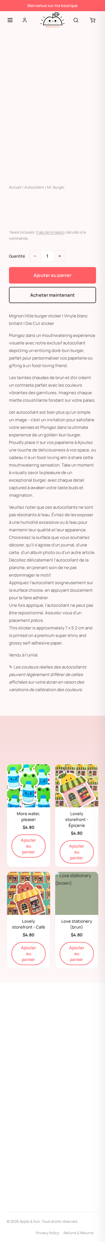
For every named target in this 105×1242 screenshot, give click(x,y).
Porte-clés (16, 1062)
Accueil (15, 187)
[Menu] (10, 20)
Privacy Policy (47, 1232)
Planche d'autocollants (27, 1083)
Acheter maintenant (52, 295)
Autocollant (34, 187)
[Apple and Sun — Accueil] (52, 20)
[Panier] (92, 20)
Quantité (17, 256)
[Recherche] (75, 20)
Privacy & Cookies (22, 1133)
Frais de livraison (50, 232)
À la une (14, 1051)
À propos (14, 1111)
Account (14, 1122)
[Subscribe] (91, 1198)
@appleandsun (26, 1025)
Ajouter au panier (52, 275)
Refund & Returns (79, 1232)
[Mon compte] (24, 20)
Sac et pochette (21, 1073)
